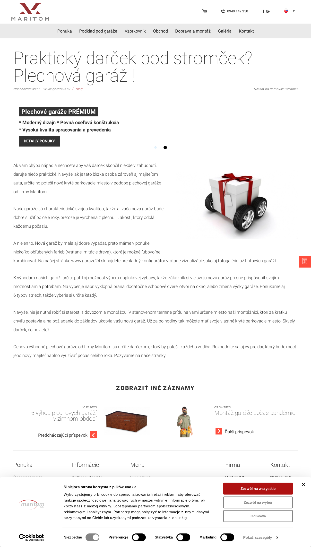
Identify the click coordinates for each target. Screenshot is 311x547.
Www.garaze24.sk (56, 89)
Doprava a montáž (193, 31)
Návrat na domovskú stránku (276, 89)
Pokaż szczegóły (257, 537)
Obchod (160, 31)
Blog (79, 89)
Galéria (225, 31)
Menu (137, 464)
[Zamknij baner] (303, 484)
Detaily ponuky (39, 141)
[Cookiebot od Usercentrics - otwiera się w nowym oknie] (31, 537)
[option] (155, 127)
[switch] (139, 537)
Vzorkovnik (135, 31)
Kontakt (246, 31)
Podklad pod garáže (98, 31)
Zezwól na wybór (258, 502)
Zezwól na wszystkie (258, 488)
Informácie (85, 464)
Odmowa (258, 516)
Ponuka (64, 31)
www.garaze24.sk (88, 260)
